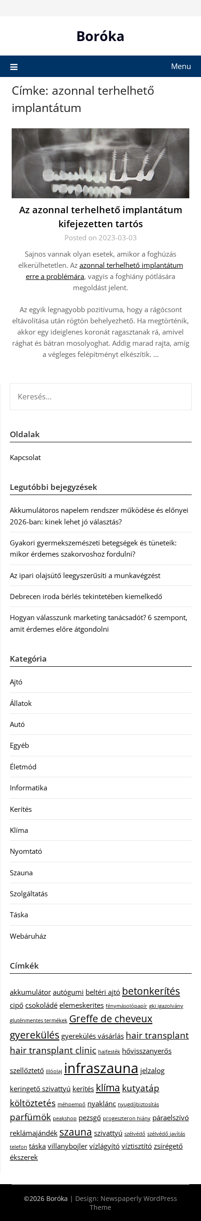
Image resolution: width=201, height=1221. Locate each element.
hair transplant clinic (53, 1050)
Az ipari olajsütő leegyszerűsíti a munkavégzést (85, 575)
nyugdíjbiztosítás (138, 1104)
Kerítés (21, 809)
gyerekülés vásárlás (92, 1035)
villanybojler (67, 1146)
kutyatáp (140, 1088)
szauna (75, 1131)
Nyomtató (26, 851)
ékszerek (24, 1157)
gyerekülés (34, 1034)
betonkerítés (151, 991)
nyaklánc (101, 1103)
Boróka (100, 36)
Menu (181, 66)
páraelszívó (170, 1117)
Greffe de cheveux (110, 1018)
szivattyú (108, 1132)
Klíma (19, 830)
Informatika (28, 787)
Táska (19, 914)
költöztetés (33, 1103)
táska (37, 1146)
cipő (16, 1005)
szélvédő (134, 1133)
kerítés (83, 1088)
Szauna (21, 872)
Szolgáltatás (29, 893)
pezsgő (90, 1117)
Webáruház (28, 936)
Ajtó (16, 681)
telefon (18, 1147)
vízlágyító (104, 1146)
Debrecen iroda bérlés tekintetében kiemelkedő (86, 596)
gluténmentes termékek (38, 1020)
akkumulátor (30, 992)
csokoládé (41, 1005)
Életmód (23, 766)
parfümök (30, 1117)
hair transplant (157, 1035)
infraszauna (101, 1068)
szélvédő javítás (166, 1133)
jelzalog (152, 1070)
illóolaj (54, 1071)
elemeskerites (81, 1005)
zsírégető (168, 1146)
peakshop (65, 1118)
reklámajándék (33, 1132)
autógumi (68, 992)
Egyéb (19, 745)
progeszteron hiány (127, 1118)
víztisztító (137, 1146)
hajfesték (109, 1051)
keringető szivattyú (40, 1088)
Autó (17, 724)
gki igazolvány (166, 1006)
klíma (108, 1087)
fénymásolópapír (126, 1006)
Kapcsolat (25, 457)
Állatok (21, 703)
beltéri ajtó (103, 992)
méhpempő (71, 1104)
